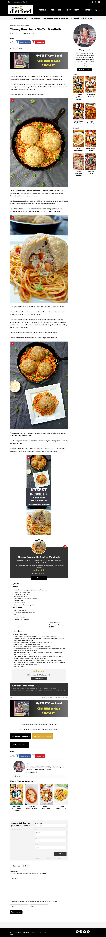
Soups (90, 18)
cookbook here (21, 2)
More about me (84, 69)
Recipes (16, 25)
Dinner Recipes (35, 18)
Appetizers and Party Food (63, 18)
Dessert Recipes (47, 18)
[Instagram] (95, 2)
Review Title (38, 823)
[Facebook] (92, 2)
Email (36, 845)
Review (37, 830)
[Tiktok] (19, 776)
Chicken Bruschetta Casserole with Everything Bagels (39, 451)
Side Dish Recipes (80, 18)
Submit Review (60, 854)
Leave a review (39, 678)
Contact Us (87, 10)
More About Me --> (31, 772)
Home (11, 25)
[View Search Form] (96, 10)
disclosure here (53, 724)
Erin (13, 33)
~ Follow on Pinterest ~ (42, 736)
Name (36, 838)
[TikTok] (88, 931)
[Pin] (12, 100)
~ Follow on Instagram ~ (21, 736)
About (76, 10)
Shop (68, 10)
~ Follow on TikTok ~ (19, 745)
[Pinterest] (99, 2)
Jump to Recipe (16, 48)
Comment (14, 878)
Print (38, 578)
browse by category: (21, 18)
